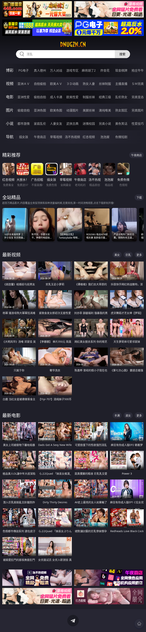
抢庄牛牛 (138, 70)
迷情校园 (89, 124)
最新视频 (11, 254)
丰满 (117, 415)
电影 (9, 97)
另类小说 (105, 124)
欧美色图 (56, 110)
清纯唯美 (105, 110)
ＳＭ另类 (138, 84)
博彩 (9, 70)
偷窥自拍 (23, 110)
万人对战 (56, 70)
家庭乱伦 (40, 124)
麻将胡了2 (89, 70)
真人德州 (40, 70)
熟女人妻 (89, 84)
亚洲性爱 (23, 97)
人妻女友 (56, 124)
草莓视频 (56, 137)
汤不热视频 (72, 137)
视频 (9, 83)
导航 (9, 136)
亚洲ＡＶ (23, 84)
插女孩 (23, 137)
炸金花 (105, 70)
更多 (139, 255)
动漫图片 (72, 110)
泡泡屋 (105, 137)
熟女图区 (121, 110)
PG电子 (23, 70)
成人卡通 (56, 97)
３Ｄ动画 (72, 84)
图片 (9, 110)
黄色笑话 (121, 124)
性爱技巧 (138, 124)
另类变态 (138, 97)
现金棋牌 (121, 70)
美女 (117, 255)
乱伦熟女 (121, 97)
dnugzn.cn (73, 44)
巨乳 (128, 255)
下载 (139, 197)
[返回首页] (139, 623)
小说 (9, 123)
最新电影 (11, 415)
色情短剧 (121, 137)
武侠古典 (72, 124)
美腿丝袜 (89, 110)
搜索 (122, 54)
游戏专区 (72, 70)
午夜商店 (40, 137)
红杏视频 (89, 137)
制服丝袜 (89, 97)
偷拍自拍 (40, 97)
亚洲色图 (40, 110)
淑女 (128, 415)
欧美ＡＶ (56, 84)
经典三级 (105, 97)
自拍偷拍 (40, 84)
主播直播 (121, 84)
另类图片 (138, 110)
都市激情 (23, 124)
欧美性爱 (72, 97)
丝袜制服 (105, 84)
